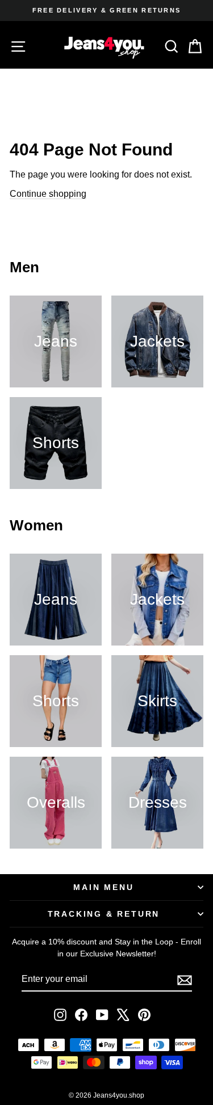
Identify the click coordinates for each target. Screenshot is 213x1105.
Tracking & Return (104, 913)
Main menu (103, 887)
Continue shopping (48, 194)
